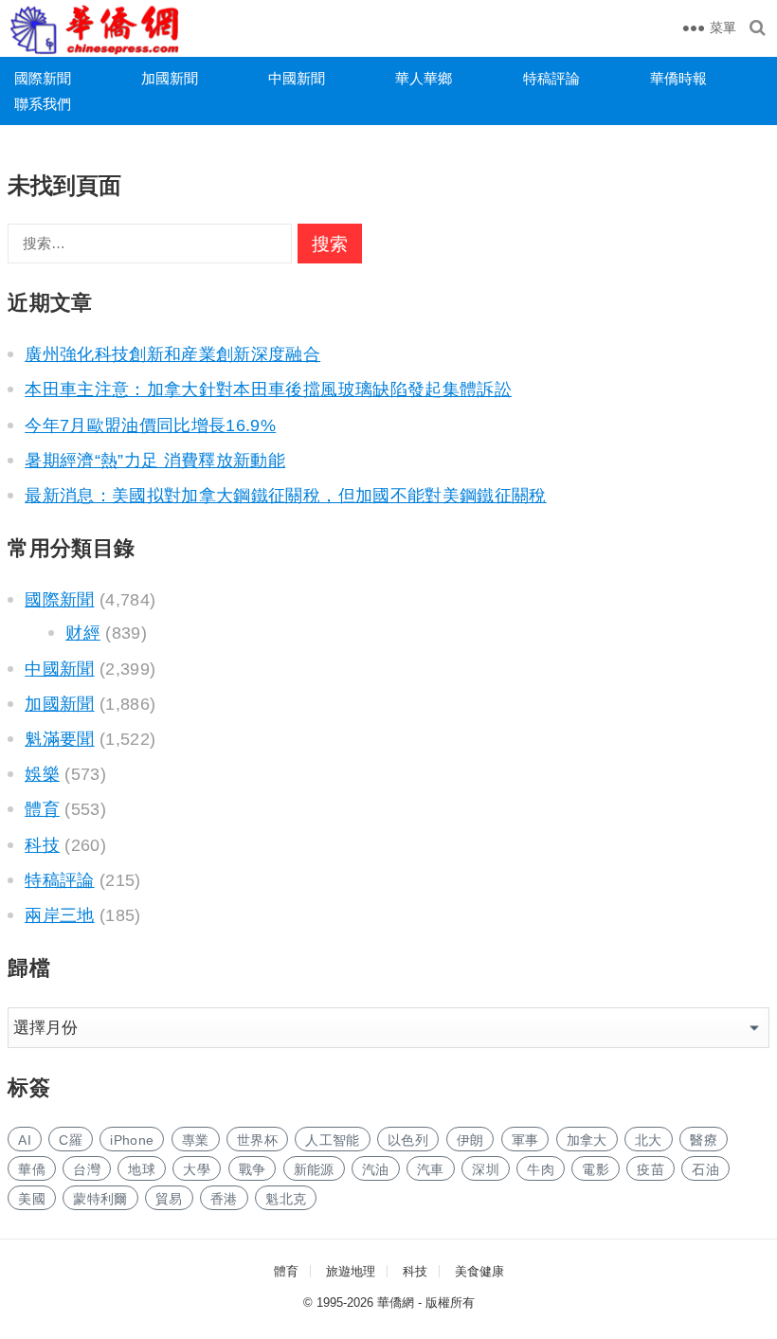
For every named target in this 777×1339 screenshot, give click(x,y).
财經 (82, 633)
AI (24, 1140)
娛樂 (42, 774)
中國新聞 (296, 78)
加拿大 (587, 1140)
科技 (42, 845)
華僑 (31, 1169)
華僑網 (395, 1302)
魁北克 (285, 1198)
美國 (31, 1198)
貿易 (169, 1198)
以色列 (408, 1140)
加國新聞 (169, 78)
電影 (595, 1169)
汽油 (375, 1169)
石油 (705, 1169)
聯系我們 (42, 104)
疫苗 (650, 1169)
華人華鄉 (423, 78)
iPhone (132, 1140)
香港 (224, 1198)
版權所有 (450, 1302)
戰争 (252, 1169)
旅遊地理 (350, 1271)
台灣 (86, 1169)
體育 (42, 809)
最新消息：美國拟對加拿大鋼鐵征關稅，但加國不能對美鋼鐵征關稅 (286, 495)
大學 (196, 1169)
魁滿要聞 (59, 739)
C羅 (70, 1140)
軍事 (525, 1140)
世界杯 (257, 1140)
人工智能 (332, 1140)
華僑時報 (678, 78)
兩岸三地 (59, 915)
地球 (141, 1169)
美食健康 (479, 1271)
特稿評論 (551, 78)
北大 (648, 1140)
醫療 (703, 1140)
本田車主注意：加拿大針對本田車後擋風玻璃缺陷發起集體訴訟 (268, 389)
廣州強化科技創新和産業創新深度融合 (172, 354)
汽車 (430, 1169)
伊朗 (470, 1140)
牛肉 (540, 1169)
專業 (195, 1140)
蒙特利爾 (100, 1198)
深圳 (485, 1169)
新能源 (314, 1169)
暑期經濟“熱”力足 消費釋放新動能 (155, 460)
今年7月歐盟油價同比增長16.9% (150, 425)
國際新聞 (42, 78)
